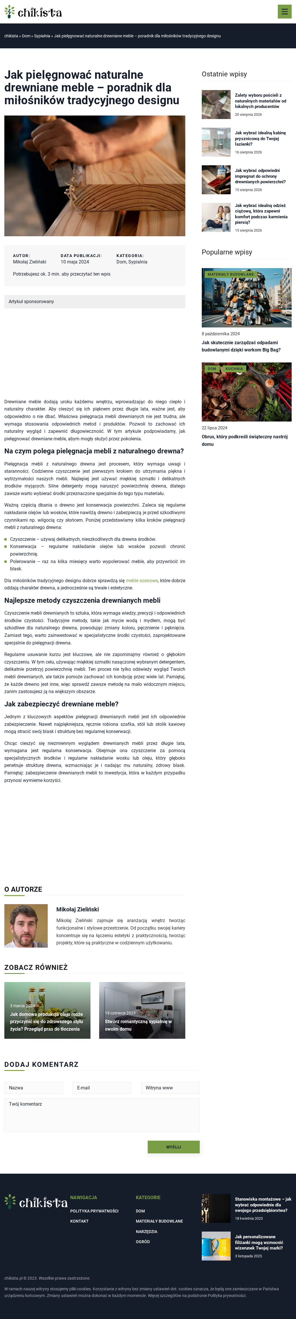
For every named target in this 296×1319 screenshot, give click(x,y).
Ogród (143, 1241)
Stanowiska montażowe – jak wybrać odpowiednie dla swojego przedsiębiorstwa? (263, 1205)
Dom (121, 262)
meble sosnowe (142, 580)
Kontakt (79, 1221)
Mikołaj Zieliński (29, 262)
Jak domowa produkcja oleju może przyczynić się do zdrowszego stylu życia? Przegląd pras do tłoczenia (46, 1022)
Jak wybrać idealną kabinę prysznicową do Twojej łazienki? (260, 138)
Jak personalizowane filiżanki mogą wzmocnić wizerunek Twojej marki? (259, 1242)
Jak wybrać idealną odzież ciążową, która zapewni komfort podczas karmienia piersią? (261, 214)
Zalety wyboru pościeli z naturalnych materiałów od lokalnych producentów (260, 101)
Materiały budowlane (159, 1221)
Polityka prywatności (94, 1211)
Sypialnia (137, 262)
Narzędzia (146, 1231)
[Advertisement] (94, 357)
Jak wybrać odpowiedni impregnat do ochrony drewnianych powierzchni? (260, 176)
